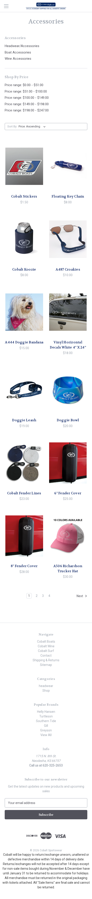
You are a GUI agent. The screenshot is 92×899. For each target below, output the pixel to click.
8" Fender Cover (24, 566)
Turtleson (46, 716)
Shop (46, 690)
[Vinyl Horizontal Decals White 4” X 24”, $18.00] (68, 312)
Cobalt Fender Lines (24, 493)
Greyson (46, 730)
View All (46, 735)
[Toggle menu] (6, 6)
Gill (46, 725)
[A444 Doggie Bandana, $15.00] (24, 312)
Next (80, 596)
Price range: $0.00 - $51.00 (24, 85)
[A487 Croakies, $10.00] (68, 239)
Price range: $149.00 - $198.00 (27, 104)
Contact (46, 655)
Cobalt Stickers (24, 196)
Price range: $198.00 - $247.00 (27, 110)
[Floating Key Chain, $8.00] (68, 166)
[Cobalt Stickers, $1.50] (24, 166)
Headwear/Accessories (22, 46)
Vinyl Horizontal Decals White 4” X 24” (68, 345)
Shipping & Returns (46, 660)
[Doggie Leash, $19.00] (24, 390)
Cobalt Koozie (24, 269)
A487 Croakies (68, 269)
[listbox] (33, 126)
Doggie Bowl (68, 420)
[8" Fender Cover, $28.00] (24, 535)
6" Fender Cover (67, 493)
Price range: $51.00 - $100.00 (26, 91)
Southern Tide (46, 721)
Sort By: (12, 126)
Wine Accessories (18, 59)
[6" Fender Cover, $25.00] (68, 463)
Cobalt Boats (46, 641)
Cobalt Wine (46, 646)
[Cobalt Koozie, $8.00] (24, 239)
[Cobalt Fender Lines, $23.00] (24, 463)
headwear (46, 686)
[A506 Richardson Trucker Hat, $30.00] (68, 535)
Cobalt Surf (46, 651)
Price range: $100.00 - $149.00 (27, 98)
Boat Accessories (18, 52)
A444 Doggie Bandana (24, 342)
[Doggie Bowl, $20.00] (68, 390)
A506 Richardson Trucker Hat (67, 568)
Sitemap (46, 665)
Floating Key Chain (68, 196)
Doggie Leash (24, 420)
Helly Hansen (46, 711)
